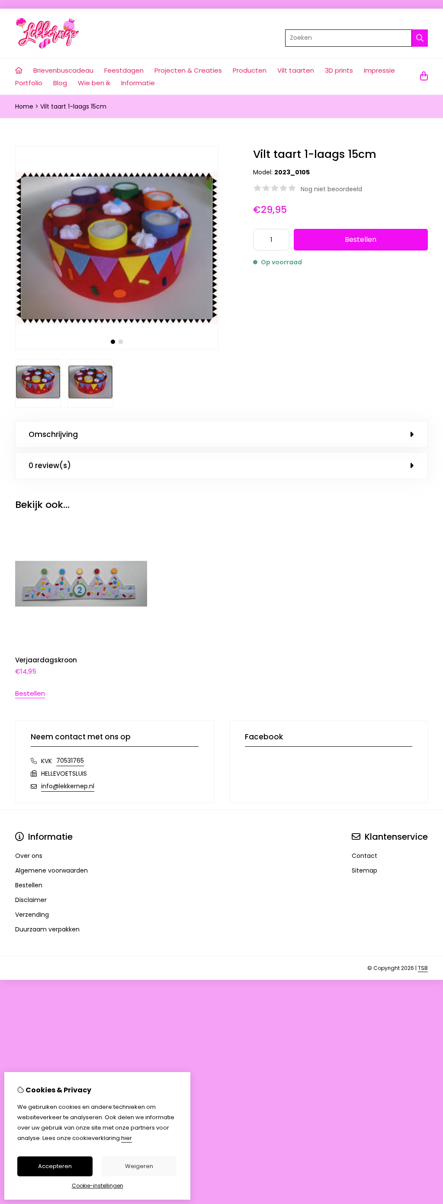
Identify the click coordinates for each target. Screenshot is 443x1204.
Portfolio (28, 82)
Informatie (138, 82)
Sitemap (364, 870)
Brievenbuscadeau (63, 70)
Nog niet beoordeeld (331, 189)
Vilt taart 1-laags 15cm (73, 106)
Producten (249, 70)
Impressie (379, 70)
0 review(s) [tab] (50, 465)
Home (24, 106)
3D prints (339, 70)
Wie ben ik (94, 82)
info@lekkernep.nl (67, 786)
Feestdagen (124, 70)
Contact (364, 855)
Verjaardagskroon (46, 660)
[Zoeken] (420, 38)
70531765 (70, 760)
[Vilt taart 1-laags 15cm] (116, 347)
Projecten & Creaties (188, 70)
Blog (60, 82)
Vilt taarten (295, 70)
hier (126, 1138)
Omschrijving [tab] (53, 434)
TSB (423, 968)
